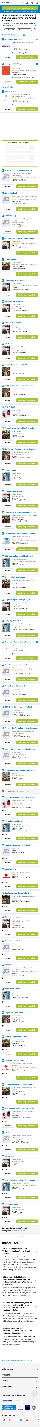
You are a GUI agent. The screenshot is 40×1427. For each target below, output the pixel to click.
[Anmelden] (27, 2)
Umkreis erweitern (17, 1230)
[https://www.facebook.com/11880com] (4, 1420)
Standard (8, 26)
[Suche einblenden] (22, 2)
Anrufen (8, 57)
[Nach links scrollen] (3, 30)
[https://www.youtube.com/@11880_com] (27, 1420)
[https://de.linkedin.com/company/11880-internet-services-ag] (21, 1420)
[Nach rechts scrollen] (36, 30)
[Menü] (37, 2)
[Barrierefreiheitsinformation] (32, 2)
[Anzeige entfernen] (38, 1419)
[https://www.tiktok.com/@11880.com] (15, 1420)
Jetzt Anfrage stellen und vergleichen (20, 8)
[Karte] (34, 23)
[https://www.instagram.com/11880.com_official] (9, 1420)
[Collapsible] (36, 1251)
